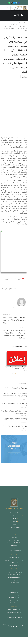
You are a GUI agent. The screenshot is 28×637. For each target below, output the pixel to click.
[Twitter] (14, 3)
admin (14, 307)
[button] (15, 373)
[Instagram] (12, 3)
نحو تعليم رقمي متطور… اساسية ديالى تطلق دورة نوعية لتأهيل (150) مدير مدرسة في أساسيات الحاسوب (14, 426)
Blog (20, 23)
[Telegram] (16, 3)
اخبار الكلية (14, 23)
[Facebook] (10, 289)
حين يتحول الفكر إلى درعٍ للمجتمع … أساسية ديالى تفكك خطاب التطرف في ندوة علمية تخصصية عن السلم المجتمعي (14, 395)
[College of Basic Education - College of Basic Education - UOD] (19, 8)
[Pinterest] (2, 289)
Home (25, 23)
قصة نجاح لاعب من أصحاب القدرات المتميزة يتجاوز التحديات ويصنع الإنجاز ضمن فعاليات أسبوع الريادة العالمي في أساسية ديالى (14, 412)
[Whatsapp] (9, 3)
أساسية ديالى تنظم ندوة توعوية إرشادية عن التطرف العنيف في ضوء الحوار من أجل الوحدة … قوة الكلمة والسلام (14, 403)
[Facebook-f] (19, 3)
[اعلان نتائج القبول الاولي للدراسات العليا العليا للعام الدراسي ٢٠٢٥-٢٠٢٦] (17, 358)
